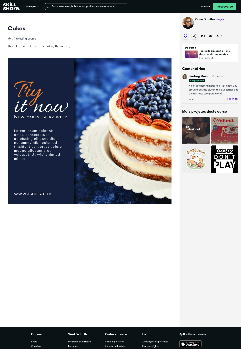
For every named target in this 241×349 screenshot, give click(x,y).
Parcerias (73, 346)
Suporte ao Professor (116, 346)
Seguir (220, 19)
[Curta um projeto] (185, 36)
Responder (232, 98)
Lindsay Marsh (199, 76)
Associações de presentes (155, 341)
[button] (38, 6)
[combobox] (86, 6)
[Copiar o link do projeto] (194, 36)
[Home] (11, 6)
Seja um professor (114, 341)
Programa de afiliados (79, 341)
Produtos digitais (150, 346)
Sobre (34, 341)
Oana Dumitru (205, 19)
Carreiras (36, 346)
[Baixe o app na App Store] (194, 344)
